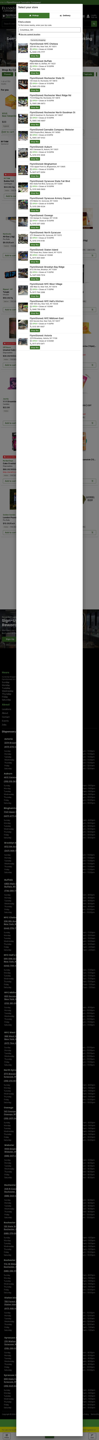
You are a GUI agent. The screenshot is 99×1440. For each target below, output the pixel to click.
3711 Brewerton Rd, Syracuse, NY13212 (46, 235)
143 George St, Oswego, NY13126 (43, 218)
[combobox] (47, 30)
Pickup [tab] (35, 15)
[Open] (79, 30)
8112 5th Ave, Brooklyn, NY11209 (43, 269)
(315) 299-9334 (38, 206)
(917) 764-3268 (38, 292)
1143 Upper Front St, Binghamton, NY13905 (47, 167)
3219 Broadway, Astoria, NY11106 (43, 338)
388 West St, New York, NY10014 (43, 287)
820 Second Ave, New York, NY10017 (45, 321)
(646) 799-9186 (38, 309)
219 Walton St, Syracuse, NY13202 (44, 201)
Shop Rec (35, 56)
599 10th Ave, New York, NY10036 (44, 304)
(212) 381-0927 (38, 326)
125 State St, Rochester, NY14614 (43, 81)
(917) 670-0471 (38, 344)
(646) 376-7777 (38, 52)
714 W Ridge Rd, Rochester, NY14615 (45, 98)
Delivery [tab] (66, 15)
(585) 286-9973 (38, 103)
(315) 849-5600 (38, 189)
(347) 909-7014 (38, 275)
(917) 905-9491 (38, 258)
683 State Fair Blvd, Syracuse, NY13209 (46, 184)
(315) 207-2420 (38, 223)
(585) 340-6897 (38, 121)
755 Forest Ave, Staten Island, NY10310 (46, 252)
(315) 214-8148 (38, 241)
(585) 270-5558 (38, 86)
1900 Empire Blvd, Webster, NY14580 (45, 132)
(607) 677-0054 (38, 172)
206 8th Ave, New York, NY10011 (43, 46)
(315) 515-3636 (38, 155)
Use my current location (30, 34)
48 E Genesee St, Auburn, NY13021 (44, 149)
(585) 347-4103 (38, 138)
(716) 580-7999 (38, 69)
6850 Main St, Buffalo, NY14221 (43, 64)
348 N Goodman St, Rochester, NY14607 (46, 115)
